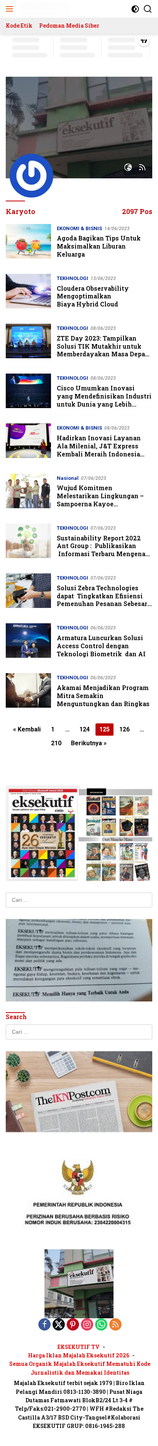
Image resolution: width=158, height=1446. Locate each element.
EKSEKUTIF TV (79, 1346)
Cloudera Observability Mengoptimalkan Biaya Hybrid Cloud (93, 296)
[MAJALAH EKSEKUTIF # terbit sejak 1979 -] (79, 1283)
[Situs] (128, 168)
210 (56, 743)
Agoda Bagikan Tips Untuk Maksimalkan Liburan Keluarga (99, 246)
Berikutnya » (89, 743)
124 (84, 729)
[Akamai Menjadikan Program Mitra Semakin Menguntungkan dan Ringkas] (28, 692)
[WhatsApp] (101, 1325)
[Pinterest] (73, 1325)
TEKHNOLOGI (72, 278)
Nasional (68, 478)
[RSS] (115, 1325)
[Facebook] (44, 1325)
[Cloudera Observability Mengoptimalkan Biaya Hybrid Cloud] (28, 293)
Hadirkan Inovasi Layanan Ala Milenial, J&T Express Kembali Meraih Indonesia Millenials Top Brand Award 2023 (101, 454)
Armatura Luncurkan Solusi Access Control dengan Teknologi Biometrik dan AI (101, 646)
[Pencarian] (147, 9)
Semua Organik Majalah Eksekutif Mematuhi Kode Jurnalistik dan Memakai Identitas (79, 1368)
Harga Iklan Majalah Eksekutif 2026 (78, 1355)
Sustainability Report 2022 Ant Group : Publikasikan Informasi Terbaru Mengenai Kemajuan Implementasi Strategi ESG (102, 554)
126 (124, 729)
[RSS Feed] (142, 168)
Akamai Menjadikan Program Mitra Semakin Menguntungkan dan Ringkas (103, 695)
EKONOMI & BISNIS (79, 228)
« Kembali (27, 729)
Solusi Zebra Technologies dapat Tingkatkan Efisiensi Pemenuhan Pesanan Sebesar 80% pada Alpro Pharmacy (102, 600)
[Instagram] (87, 1325)
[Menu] (11, 8)
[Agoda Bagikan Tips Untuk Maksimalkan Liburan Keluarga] (28, 243)
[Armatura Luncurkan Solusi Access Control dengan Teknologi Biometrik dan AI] (28, 642)
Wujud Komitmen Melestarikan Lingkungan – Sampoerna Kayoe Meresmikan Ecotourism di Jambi (100, 504)
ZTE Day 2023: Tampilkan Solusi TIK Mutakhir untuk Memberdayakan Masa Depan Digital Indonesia (103, 350)
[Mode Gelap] (135, 9)
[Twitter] (59, 1325)
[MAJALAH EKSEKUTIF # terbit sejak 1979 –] (44, 8)
